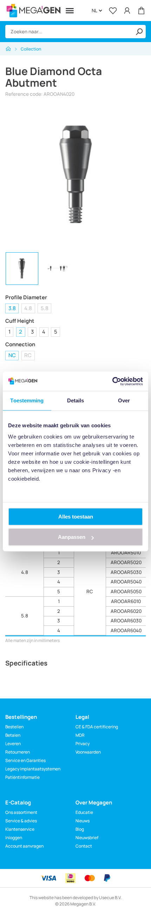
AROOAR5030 (126, 572)
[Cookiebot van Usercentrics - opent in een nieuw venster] (112, 381)
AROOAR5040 (126, 581)
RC (28, 355)
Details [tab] (75, 400)
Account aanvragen (24, 846)
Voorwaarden (88, 752)
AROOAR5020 (126, 562)
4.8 (28, 308)
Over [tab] (124, 400)
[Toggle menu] (70, 10)
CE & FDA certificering (97, 727)
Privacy (83, 744)
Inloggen (13, 838)
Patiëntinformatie (22, 777)
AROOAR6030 (126, 620)
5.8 (44, 308)
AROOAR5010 (126, 552)
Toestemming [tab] (27, 400)
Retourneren (17, 752)
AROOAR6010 (126, 601)
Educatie (84, 812)
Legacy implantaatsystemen (32, 769)
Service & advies (21, 821)
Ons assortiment (21, 812)
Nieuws (83, 821)
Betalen (12, 735)
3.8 (12, 308)
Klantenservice (19, 829)
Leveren (13, 744)
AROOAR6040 (126, 630)
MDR (80, 735)
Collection (31, 49)
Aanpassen (71, 537)
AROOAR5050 (126, 591)
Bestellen (14, 727)
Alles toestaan (75, 517)
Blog (80, 829)
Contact (84, 846)
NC (12, 355)
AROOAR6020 (126, 611)
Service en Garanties (25, 760)
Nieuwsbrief (87, 838)
